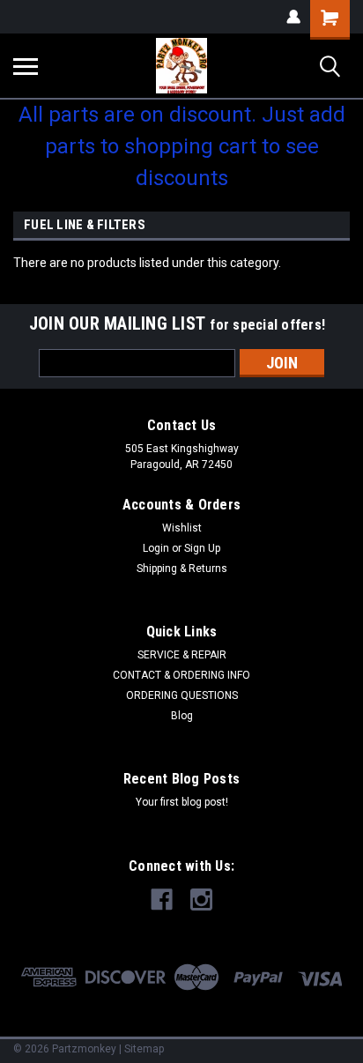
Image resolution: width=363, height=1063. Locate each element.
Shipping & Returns (182, 568)
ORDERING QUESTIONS (182, 695)
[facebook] (162, 899)
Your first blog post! (182, 802)
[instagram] (201, 899)
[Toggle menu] (25, 66)
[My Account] (293, 17)
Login (156, 548)
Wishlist (182, 528)
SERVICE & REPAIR (181, 655)
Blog (182, 716)
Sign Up (202, 548)
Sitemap (144, 1049)
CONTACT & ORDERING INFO (181, 675)
